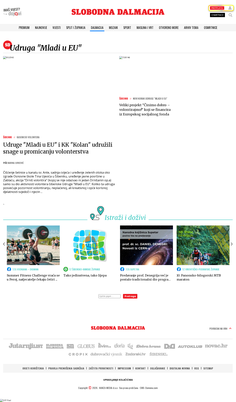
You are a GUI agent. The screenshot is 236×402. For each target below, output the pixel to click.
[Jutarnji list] (25, 346)
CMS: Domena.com (149, 388)
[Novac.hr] (216, 346)
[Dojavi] (12, 12)
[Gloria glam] (130, 346)
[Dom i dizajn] (170, 346)
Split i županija (75, 27)
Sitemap (208, 368)
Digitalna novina (180, 368)
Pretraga (130, 296)
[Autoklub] (190, 346)
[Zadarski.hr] (135, 354)
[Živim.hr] (104, 346)
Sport (127, 27)
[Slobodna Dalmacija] (118, 12)
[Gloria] (119, 346)
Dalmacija (97, 27)
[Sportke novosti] (70, 346)
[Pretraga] (230, 15)
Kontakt (140, 368)
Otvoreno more (168, 27)
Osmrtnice (210, 27)
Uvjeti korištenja (33, 368)
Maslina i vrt (145, 27)
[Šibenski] (158, 354)
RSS (196, 368)
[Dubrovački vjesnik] (106, 354)
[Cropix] (78, 354)
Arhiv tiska (191, 27)
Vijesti (57, 27)
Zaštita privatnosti (101, 368)
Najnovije (41, 27)
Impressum (124, 368)
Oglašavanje (157, 368)
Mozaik (113, 27)
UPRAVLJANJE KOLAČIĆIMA (118, 379)
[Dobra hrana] (148, 346)
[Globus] (86, 346)
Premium (24, 27)
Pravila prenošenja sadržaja (66, 368)
